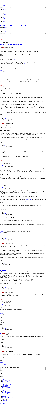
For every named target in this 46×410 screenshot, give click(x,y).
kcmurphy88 (2, 262)
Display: (2, 367)
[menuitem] (6, 12)
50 (4, 71)
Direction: (14, 367)
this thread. (14, 59)
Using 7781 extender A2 (4, 266)
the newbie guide (28, 199)
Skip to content (2, 5)
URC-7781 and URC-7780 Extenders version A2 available (13, 25)
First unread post (2, 34)
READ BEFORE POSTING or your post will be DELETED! (6, 226)
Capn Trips (3, 217)
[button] (2, 373)
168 (4, 314)
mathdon (1, 39)
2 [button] (2, 372)
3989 (5, 213)
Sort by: (8, 367)
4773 (5, 87)
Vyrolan (1, 313)
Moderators (5, 27)
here (24, 63)
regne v (1, 70)
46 (4, 263)
